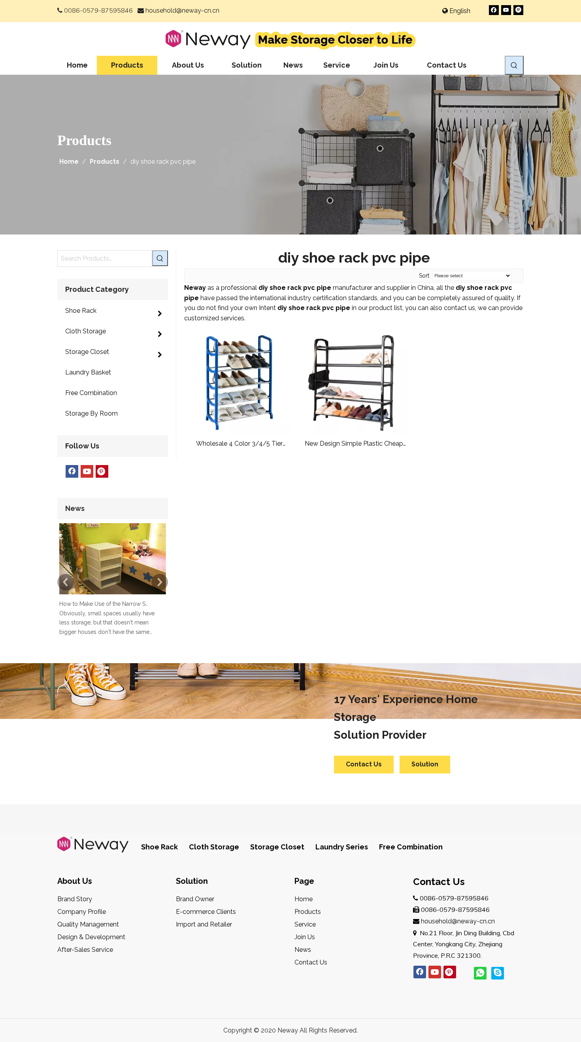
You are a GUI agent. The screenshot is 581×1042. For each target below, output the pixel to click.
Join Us (304, 937)
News (302, 949)
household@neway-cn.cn (182, 10)
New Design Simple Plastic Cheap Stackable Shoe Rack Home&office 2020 (354, 444)
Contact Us (364, 764)
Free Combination (411, 847)
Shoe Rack (159, 847)
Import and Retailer (204, 924)
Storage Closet (277, 847)
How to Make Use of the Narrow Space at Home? (104, 604)
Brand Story (74, 899)
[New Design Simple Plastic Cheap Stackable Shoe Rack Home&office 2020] (354, 382)
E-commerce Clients (206, 911)
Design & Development (91, 937)
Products (307, 911)
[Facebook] (494, 10)
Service (305, 924)
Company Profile (81, 911)
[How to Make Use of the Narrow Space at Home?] (112, 594)
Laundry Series (341, 847)
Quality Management (88, 924)
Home (303, 899)
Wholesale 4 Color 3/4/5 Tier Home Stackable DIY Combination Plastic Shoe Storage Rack (239, 444)
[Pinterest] (518, 10)
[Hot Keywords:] (514, 65)
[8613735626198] (480, 973)
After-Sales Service (85, 949)
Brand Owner (195, 899)
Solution (424, 764)
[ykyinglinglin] (497, 973)
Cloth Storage (214, 847)
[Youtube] (506, 10)
